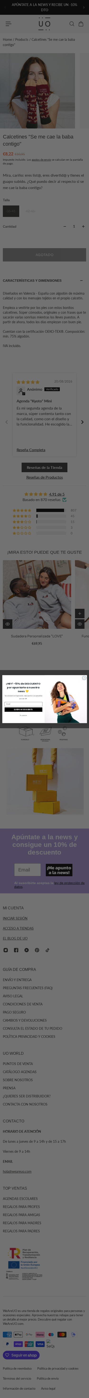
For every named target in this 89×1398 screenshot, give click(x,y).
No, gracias (23, 715)
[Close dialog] (84, 678)
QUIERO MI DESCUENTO (23, 709)
